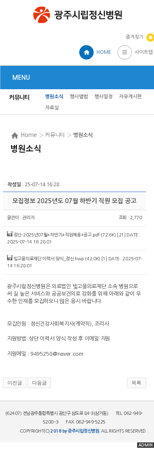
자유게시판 (130, 96)
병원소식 (54, 96)
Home (29, 135)
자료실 (52, 107)
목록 (136, 383)
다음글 (39, 383)
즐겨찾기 (135, 37)
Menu (21, 77)
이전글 (14, 383)
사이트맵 (144, 52)
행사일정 (103, 96)
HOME (104, 52)
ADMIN (145, 445)
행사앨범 (79, 96)
